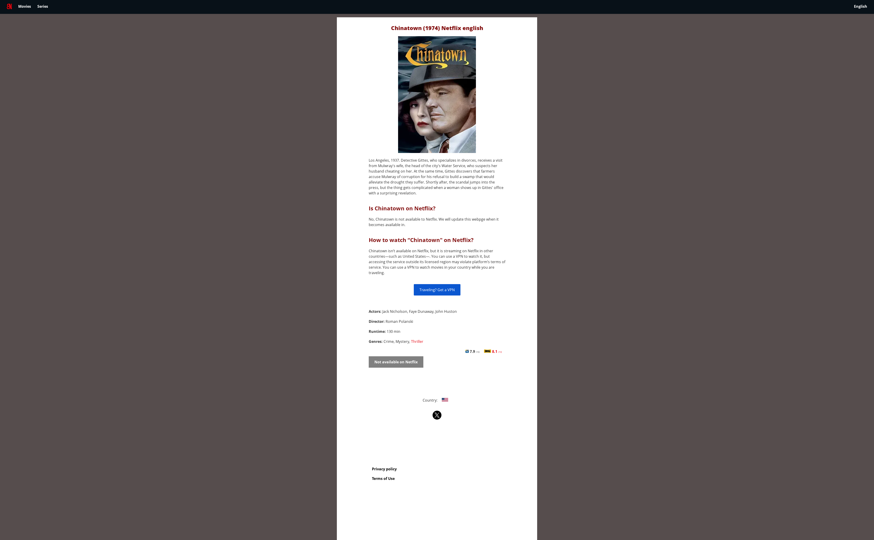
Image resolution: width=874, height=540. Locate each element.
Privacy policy (384, 468)
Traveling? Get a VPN (437, 289)
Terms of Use (383, 478)
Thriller (417, 341)
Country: (430, 400)
